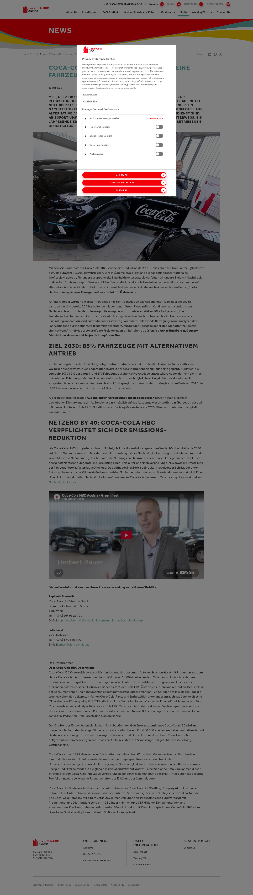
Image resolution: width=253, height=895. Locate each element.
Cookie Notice (90, 101)
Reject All (122, 190)
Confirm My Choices (122, 182)
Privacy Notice (90, 94)
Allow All (122, 175)
